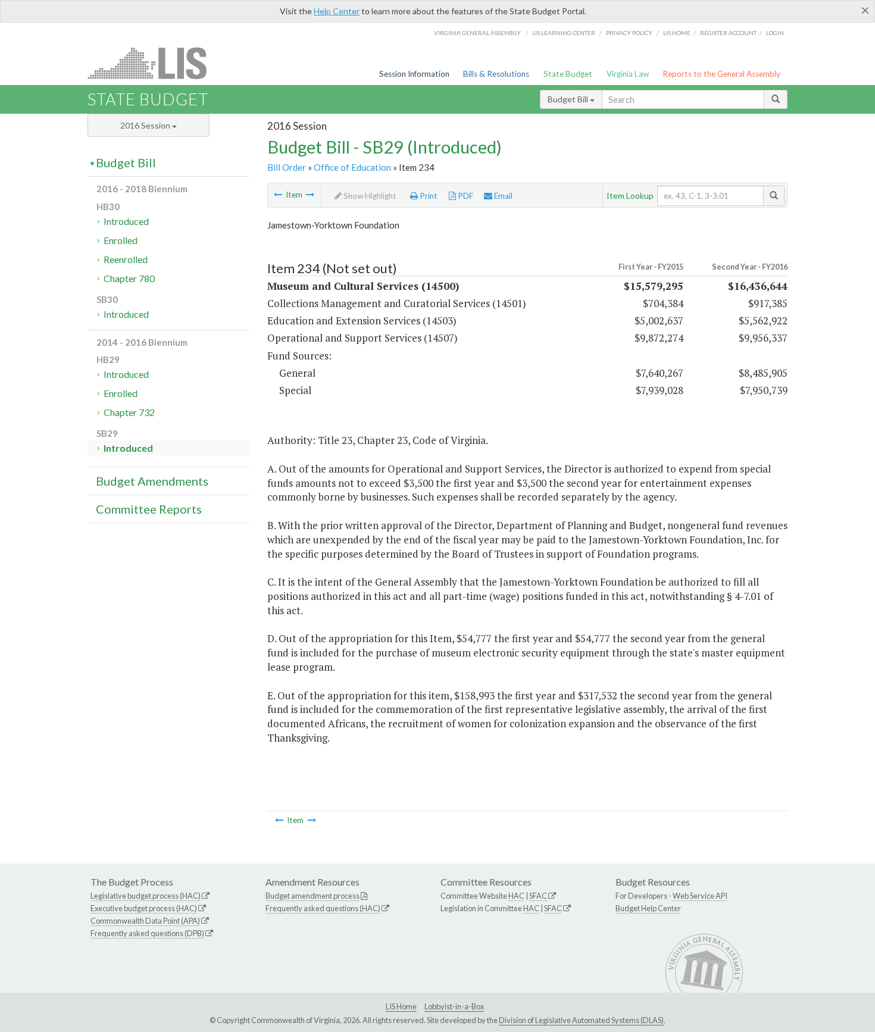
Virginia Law (628, 74)
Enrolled (121, 240)
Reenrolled (126, 259)
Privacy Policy (629, 32)
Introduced (126, 221)
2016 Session (146, 125)
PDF (464, 196)
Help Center (337, 11)
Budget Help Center (648, 908)
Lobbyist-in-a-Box (454, 1006)
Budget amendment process (312, 895)
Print (428, 196)
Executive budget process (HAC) (143, 908)
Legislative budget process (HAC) (145, 895)
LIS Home (401, 1006)
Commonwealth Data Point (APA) (145, 920)
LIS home (676, 32)
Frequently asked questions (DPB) (147, 933)
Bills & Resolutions (496, 74)
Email (502, 196)
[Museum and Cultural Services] (278, 194)
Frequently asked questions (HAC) (322, 908)
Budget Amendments (152, 481)
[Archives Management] (310, 194)
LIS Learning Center (563, 32)
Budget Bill (569, 99)
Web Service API (700, 895)
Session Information (414, 74)
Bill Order (286, 167)
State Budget (567, 74)
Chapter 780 (129, 278)
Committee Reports (149, 509)
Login (775, 32)
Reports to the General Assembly (721, 74)
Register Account (728, 32)
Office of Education (352, 167)
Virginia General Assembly (477, 32)
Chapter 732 (129, 412)
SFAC (538, 895)
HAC (516, 895)
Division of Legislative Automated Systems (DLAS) (581, 1020)
